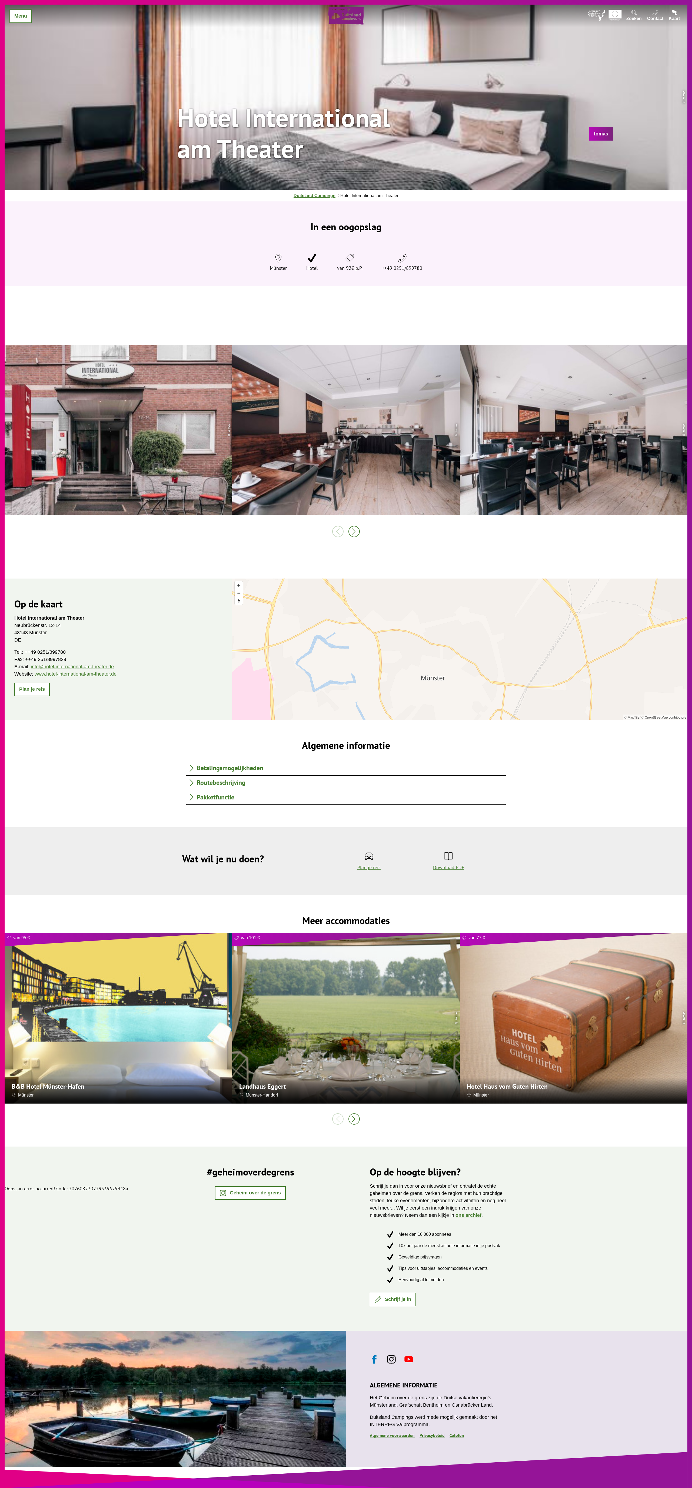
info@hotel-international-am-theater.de (72, 666)
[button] (601, 134)
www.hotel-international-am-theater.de (76, 674)
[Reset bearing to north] (239, 601)
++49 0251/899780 (402, 268)
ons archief (468, 1215)
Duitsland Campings (314, 195)
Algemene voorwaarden (392, 1435)
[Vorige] (338, 531)
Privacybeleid (432, 1435)
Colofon (457, 1435)
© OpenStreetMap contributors (663, 717)
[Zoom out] (239, 593)
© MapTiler (632, 717)
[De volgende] (354, 531)
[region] (459, 649)
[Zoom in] (239, 585)
